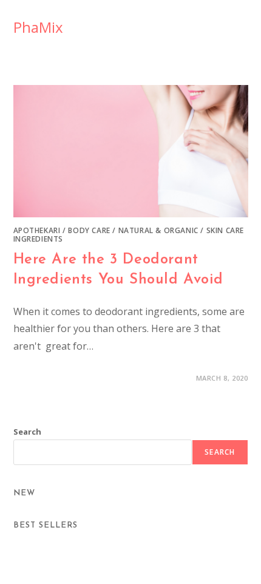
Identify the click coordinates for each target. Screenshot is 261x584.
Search (27, 431)
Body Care (89, 230)
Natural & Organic (158, 230)
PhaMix (38, 27)
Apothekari (37, 230)
